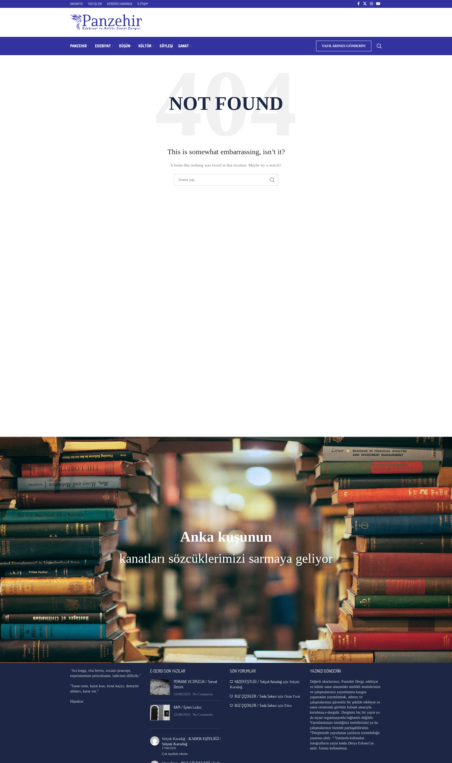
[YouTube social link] (378, 4)
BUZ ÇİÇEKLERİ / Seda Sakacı (256, 696)
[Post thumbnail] (160, 688)
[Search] (379, 46)
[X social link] (364, 4)
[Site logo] (106, 22)
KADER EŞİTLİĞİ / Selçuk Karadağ (258, 681)
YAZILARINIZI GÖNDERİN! (344, 46)
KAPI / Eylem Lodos (187, 707)
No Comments (203, 694)
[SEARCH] (272, 180)
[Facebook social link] (358, 4)
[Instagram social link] (371, 4)
